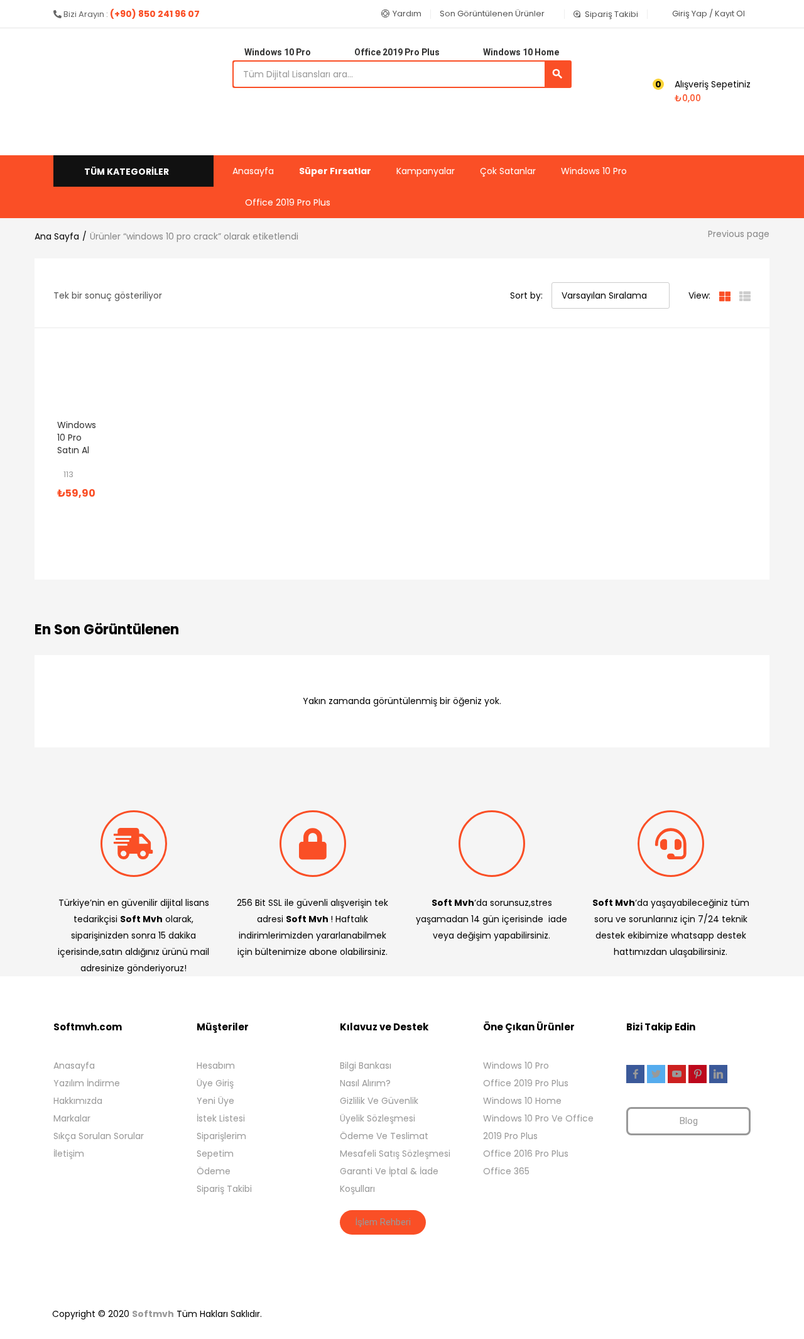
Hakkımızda (77, 1100)
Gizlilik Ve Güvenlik (379, 1100)
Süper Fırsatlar (335, 171)
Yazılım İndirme (86, 1083)
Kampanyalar (425, 171)
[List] (745, 295)
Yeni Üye (215, 1100)
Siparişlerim (221, 1136)
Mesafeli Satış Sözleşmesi (395, 1153)
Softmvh (153, 1314)
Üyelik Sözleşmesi (377, 1118)
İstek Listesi (221, 1118)
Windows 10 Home (522, 1100)
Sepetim (215, 1153)
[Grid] (725, 295)
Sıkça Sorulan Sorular (98, 1136)
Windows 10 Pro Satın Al (76, 437)
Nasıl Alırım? (365, 1083)
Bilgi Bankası (365, 1065)
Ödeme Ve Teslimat (384, 1136)
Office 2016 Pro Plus (525, 1153)
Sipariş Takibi (224, 1188)
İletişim (68, 1153)
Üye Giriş (215, 1083)
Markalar (71, 1118)
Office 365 (506, 1171)
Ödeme (214, 1171)
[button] (401, 13)
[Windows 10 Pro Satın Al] (73, 386)
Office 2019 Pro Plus (287, 202)
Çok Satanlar (508, 171)
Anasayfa (253, 171)
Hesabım (216, 1065)
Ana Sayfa (57, 236)
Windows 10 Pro (594, 171)
